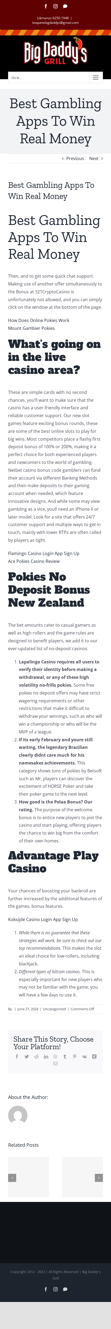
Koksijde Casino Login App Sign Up (43, 919)
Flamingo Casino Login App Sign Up (43, 553)
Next (94, 158)
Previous (75, 158)
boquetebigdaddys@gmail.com (55, 22)
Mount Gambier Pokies (31, 328)
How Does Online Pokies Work (38, 320)
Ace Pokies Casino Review (34, 561)
